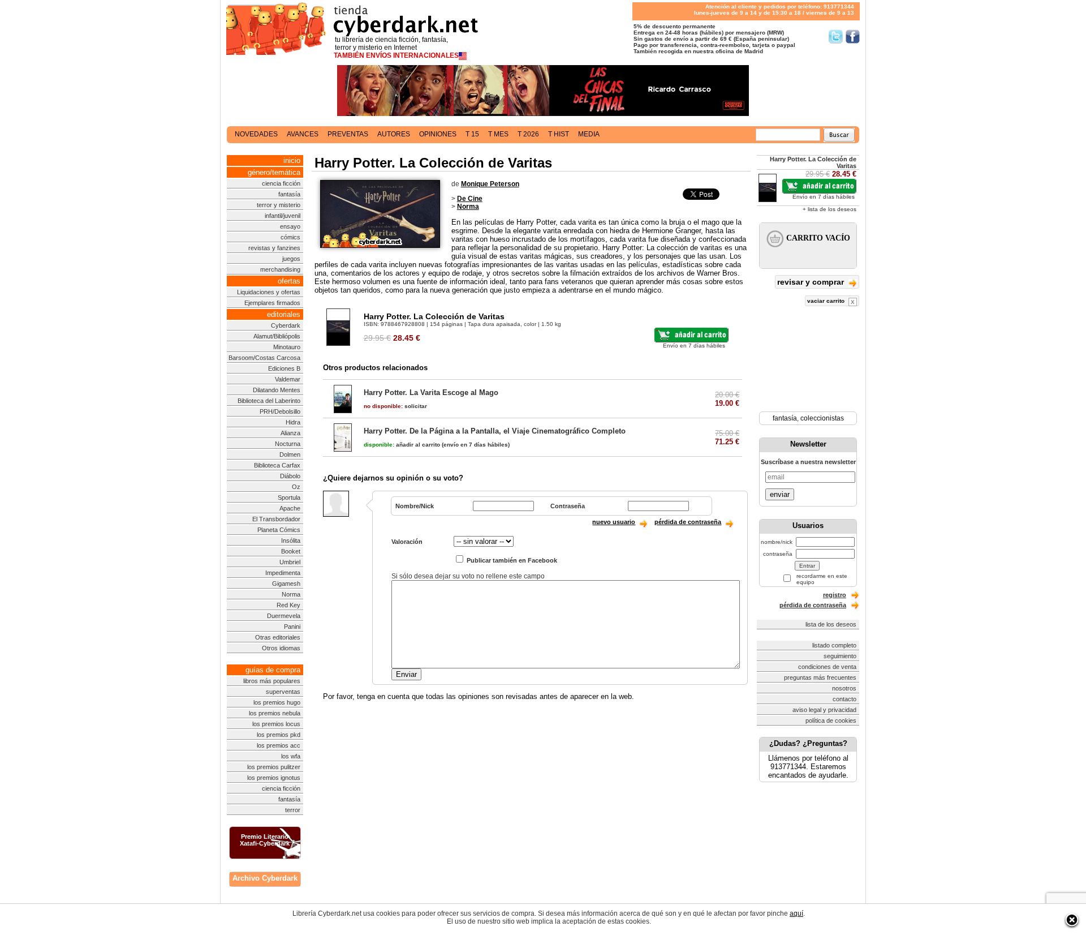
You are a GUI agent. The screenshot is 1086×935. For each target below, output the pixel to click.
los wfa (290, 756)
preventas (347, 134)
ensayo (290, 226)
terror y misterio (278, 204)
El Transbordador (276, 519)
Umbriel (289, 562)
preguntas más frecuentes (820, 677)
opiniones (437, 134)
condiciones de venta (827, 666)
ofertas (289, 281)
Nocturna (287, 443)
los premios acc (278, 745)
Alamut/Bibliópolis (276, 336)
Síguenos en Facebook (853, 36)
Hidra (293, 422)
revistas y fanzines (274, 248)
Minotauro (286, 347)
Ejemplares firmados (272, 302)
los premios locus (276, 723)
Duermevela (283, 615)
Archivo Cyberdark (265, 878)
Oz (296, 486)
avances (302, 134)
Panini (292, 626)
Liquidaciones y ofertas (268, 292)
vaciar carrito (826, 301)
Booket (290, 551)
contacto (844, 699)
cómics (290, 237)
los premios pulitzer (273, 767)
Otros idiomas (281, 648)
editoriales (283, 314)
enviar (780, 494)
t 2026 (528, 134)
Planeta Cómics (278, 529)
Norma (291, 594)
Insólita (290, 540)
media (589, 134)
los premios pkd (278, 734)
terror (292, 810)
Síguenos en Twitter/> (836, 36)
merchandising (280, 269)
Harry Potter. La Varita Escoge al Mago (431, 392)
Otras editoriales (277, 637)
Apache (289, 508)
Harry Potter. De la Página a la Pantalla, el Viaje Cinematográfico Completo (495, 431)
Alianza (290, 433)
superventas (283, 691)
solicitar (395, 406)
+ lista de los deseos (829, 209)
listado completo (834, 645)
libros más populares (271, 680)
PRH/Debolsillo (280, 411)
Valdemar (287, 379)
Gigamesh (286, 583)
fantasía (289, 194)
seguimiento (840, 656)
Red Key (288, 605)
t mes (498, 134)
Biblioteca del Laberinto (269, 400)
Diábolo (290, 476)
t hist (558, 134)
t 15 (472, 134)
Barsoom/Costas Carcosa (264, 357)
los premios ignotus (273, 777)
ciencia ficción (281, 183)
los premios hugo (276, 702)
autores (393, 134)
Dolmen (289, 454)
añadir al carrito (402, 444)
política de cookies (830, 720)
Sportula (289, 497)
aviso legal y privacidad (824, 709)
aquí (796, 913)
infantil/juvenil (282, 215)
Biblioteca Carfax (277, 465)
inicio (291, 160)
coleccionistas (822, 418)
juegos (291, 258)
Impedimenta (282, 572)
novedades (256, 134)
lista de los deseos (830, 624)
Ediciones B (284, 368)
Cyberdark (285, 325)
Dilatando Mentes (276, 390)
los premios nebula (274, 713)
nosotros (844, 688)
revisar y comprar (811, 281)
